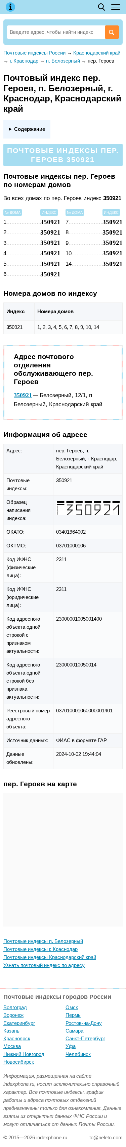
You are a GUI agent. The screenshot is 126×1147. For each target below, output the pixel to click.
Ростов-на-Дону (84, 1023)
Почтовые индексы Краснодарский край (49, 957)
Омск (72, 1007)
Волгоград (15, 1007)
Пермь (73, 1015)
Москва (12, 1046)
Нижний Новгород (23, 1054)
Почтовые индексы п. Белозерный (43, 941)
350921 (23, 395)
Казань (11, 1031)
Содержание (29, 129)
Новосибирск (18, 1062)
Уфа (71, 1046)
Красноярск (16, 1038)
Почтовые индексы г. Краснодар (40, 949)
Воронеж (13, 1015)
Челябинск (78, 1054)
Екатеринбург (19, 1023)
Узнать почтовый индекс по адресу (44, 965)
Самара (74, 1031)
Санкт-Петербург (85, 1038)
